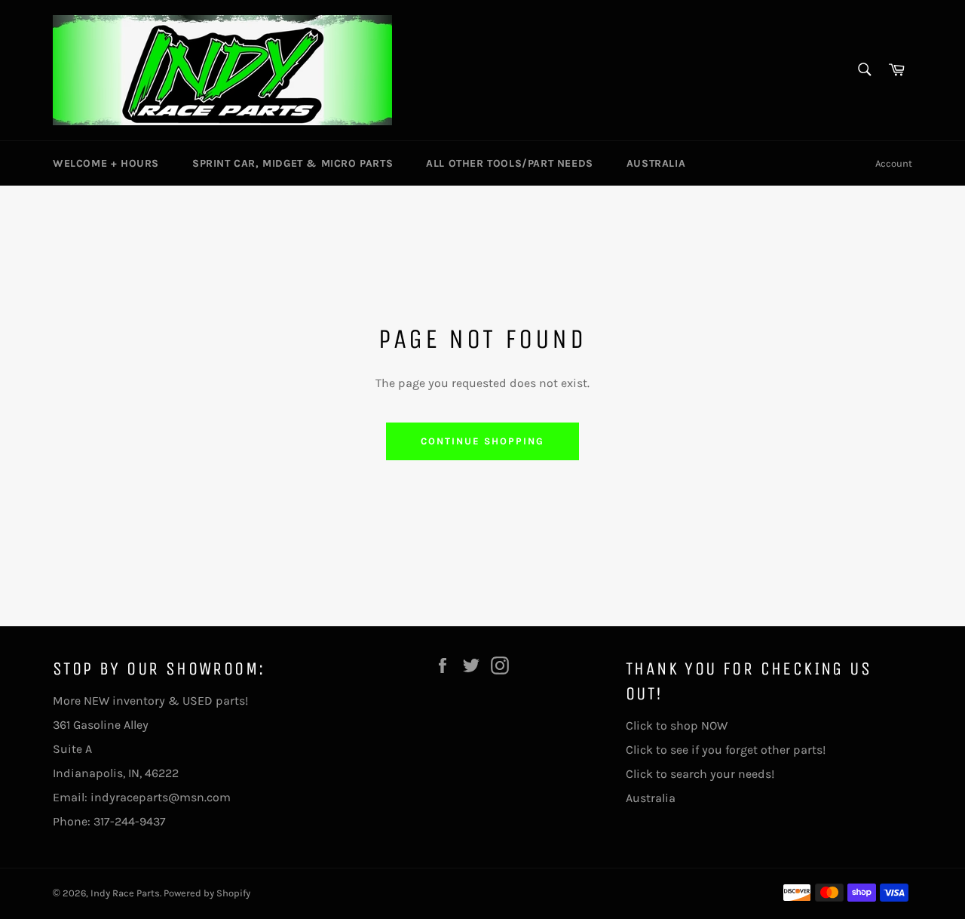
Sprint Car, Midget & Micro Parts (292, 163)
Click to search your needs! (700, 774)
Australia (655, 163)
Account (893, 163)
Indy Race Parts (125, 893)
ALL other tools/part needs (509, 163)
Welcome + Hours (106, 163)
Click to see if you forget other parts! (726, 749)
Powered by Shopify (207, 893)
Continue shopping (482, 441)
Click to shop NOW (677, 725)
